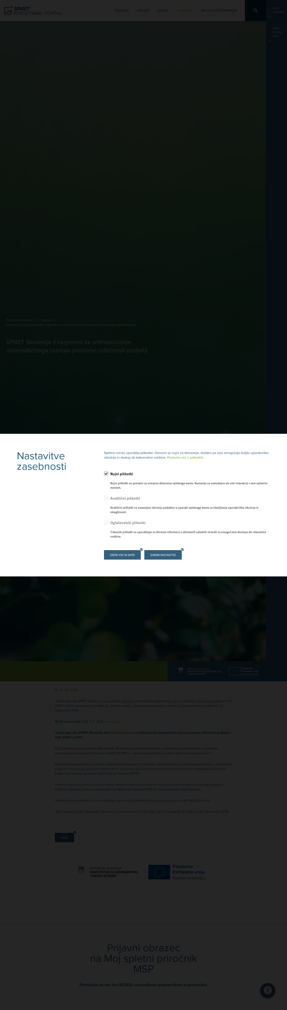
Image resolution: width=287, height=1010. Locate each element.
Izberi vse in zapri (122, 555)
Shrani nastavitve (163, 555)
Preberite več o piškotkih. (185, 457)
